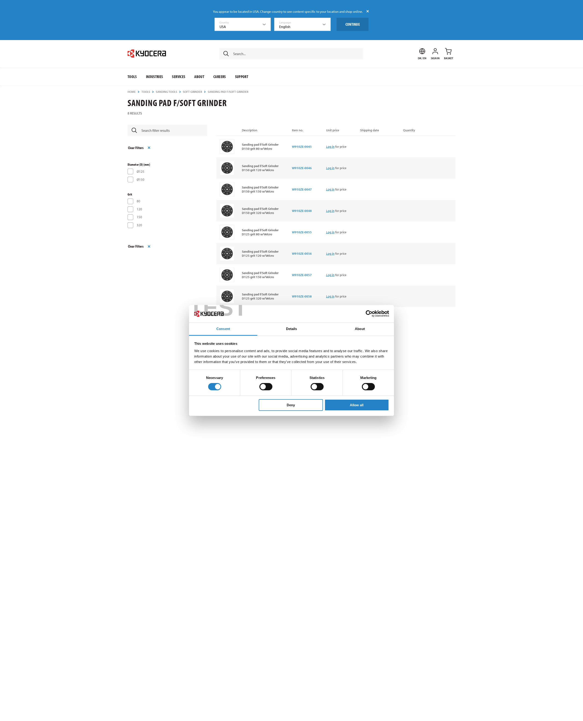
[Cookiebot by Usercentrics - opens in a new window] (369, 313)
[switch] (265, 386)
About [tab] (360, 329)
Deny (291, 405)
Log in (330, 147)
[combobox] (243, 24)
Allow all (356, 405)
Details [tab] (291, 329)
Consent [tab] (223, 329)
